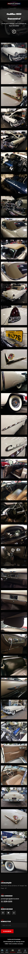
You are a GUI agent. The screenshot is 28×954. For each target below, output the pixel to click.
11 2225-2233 (6, 901)
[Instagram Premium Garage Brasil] (3, 913)
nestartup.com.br (19, 941)
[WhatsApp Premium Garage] (14, 913)
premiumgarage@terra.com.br (10, 898)
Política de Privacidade (14, 939)
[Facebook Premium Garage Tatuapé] (8, 913)
